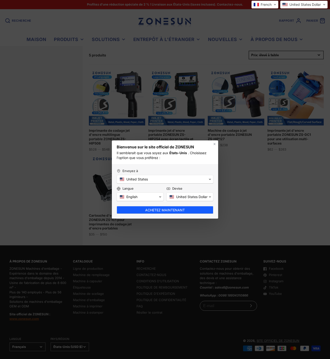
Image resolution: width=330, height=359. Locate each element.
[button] (264, 4)
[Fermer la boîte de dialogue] (214, 144)
